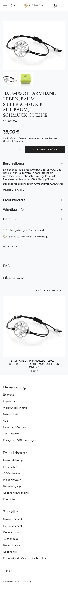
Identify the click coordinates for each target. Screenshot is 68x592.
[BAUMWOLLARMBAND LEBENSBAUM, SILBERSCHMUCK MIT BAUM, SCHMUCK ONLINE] (34, 326)
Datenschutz (10, 414)
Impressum (9, 401)
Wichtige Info (13, 210)
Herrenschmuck (12, 526)
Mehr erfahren (15, 189)
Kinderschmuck (12, 532)
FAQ (6, 266)
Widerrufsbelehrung (15, 407)
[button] (13, 5)
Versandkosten (36, 138)
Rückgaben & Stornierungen (19, 440)
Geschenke (10, 551)
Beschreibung (13, 163)
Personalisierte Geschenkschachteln (25, 558)
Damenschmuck (12, 519)
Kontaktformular (12, 499)
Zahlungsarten (11, 433)
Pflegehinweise (13, 278)
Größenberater (12, 473)
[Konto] (55, 5)
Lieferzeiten (10, 467)
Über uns (8, 394)
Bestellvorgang (12, 486)
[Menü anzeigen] (5, 5)
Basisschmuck (11, 545)
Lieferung (10, 219)
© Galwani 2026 (11, 581)
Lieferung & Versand (15, 427)
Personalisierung (13, 460)
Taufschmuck (11, 538)
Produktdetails (14, 200)
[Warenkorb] (62, 5)
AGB (5, 420)
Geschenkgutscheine (16, 492)
